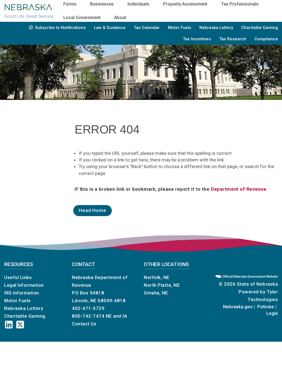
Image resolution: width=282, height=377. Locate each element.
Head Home (92, 210)
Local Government (82, 17)
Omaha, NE (156, 293)
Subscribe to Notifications (60, 27)
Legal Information (24, 285)
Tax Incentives (197, 38)
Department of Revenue (239, 189)
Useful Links (18, 277)
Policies (265, 306)
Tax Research (232, 38)
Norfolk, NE (157, 277)
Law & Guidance (110, 27)
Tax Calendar (147, 27)
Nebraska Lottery (216, 27)
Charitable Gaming (259, 27)
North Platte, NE (162, 285)
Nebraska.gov (237, 306)
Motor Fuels (179, 27)
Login (272, 313)
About (120, 17)
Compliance (266, 38)
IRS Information (21, 293)
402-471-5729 (88, 308)
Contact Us (84, 323)
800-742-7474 (88, 316)
